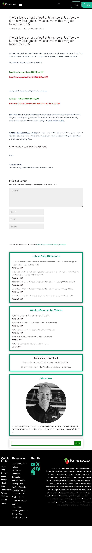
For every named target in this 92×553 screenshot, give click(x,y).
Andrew (13, 28)
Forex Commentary (29, 28)
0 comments (40, 28)
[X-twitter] (38, 464)
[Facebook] (38, 468)
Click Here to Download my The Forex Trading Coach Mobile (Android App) (46, 367)
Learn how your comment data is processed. (51, 244)
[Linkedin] (33, 473)
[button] (58, 4)
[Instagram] (33, 468)
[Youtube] (33, 464)
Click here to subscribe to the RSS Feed (27, 146)
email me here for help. (56, 120)
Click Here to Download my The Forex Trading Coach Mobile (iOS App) (46, 362)
